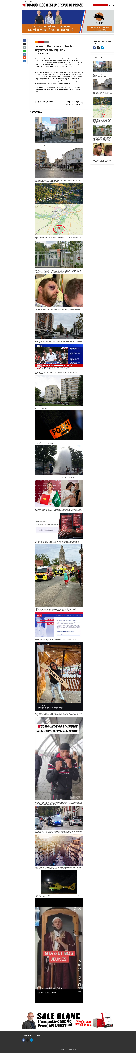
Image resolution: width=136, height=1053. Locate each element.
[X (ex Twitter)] (98, 47)
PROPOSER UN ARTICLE (27, 1)
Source (37, 95)
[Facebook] (94, 47)
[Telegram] (102, 47)
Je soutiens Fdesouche (100, 5)
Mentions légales (72, 1049)
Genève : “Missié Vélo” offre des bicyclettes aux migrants (54, 48)
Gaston (36, 53)
